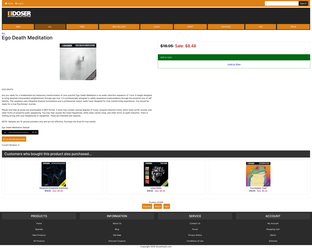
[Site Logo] (156, 16)
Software (273, 241)
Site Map (117, 235)
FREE (82, 26)
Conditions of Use (195, 241)
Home (10, 3)
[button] (307, 236)
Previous (147, 206)
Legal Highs (156, 188)
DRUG (293, 26)
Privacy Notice (195, 235)
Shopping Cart (273, 229)
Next (167, 206)
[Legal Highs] (156, 174)
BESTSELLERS (119, 26)
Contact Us (195, 223)
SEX (261, 26)
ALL (50, 26)
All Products (39, 241)
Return (158, 206)
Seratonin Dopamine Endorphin (53, 188)
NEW (18, 26)
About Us (117, 223)
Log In (20, 3)
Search (303, 3)
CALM (156, 26)
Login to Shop (234, 64)
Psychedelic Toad (258, 188)
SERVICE (195, 216)
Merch (273, 235)
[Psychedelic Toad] (258, 174)
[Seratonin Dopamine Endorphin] (54, 174)
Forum (195, 229)
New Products (39, 235)
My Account (273, 223)
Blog (117, 229)
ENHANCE (226, 26)
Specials (39, 229)
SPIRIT (190, 26)
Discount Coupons (117, 241)
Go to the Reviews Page (14, 139)
